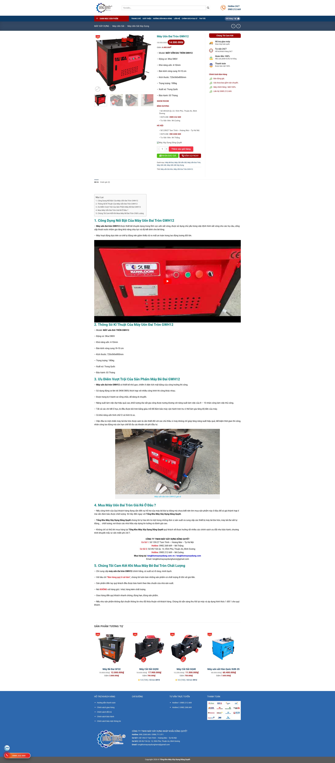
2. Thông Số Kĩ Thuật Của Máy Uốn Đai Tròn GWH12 (117, 204)
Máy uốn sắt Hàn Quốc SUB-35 (223, 669)
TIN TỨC (202, 19)
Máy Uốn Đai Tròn (193, 162)
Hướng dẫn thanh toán (106, 703)
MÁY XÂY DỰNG (101, 26)
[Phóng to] (97, 89)
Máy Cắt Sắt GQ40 (186, 669)
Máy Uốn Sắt (118, 26)
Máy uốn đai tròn (167, 169)
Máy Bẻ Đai (169, 162)
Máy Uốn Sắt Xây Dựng (138, 26)
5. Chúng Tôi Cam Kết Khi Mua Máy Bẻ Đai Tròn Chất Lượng (120, 213)
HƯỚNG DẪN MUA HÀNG (162, 19)
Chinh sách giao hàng (106, 707)
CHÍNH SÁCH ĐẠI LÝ (189, 19)
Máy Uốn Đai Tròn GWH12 (183, 169)
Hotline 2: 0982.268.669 (182, 707)
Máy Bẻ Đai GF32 (112, 669)
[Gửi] (208, 8)
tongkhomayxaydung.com (189, 556)
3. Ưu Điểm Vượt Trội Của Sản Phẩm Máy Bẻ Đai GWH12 (118, 207)
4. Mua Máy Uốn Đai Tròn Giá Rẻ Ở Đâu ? (112, 210)
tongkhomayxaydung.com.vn (161, 556)
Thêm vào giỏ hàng (181, 149)
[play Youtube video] (167, 281)
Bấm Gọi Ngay (191, 155)
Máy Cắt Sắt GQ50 (148, 669)
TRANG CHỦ (136, 19)
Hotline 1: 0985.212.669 (182, 703)
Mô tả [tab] (96, 182)
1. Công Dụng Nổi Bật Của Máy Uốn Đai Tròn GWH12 (117, 201)
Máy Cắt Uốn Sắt (180, 162)
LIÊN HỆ (177, 19)
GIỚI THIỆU (147, 19)
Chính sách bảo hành (105, 716)
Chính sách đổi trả (104, 712)
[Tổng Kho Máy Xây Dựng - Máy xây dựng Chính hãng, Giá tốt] (104, 7)
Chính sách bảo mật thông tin (109, 721)
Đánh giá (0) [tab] (105, 182)
